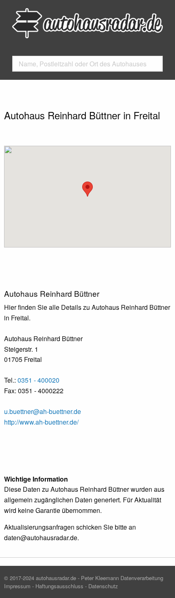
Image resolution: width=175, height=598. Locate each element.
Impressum (17, 586)
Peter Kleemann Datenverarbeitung (122, 578)
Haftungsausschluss (59, 586)
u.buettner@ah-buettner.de (42, 411)
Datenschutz (103, 586)
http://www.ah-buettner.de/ (41, 422)
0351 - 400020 (38, 380)
